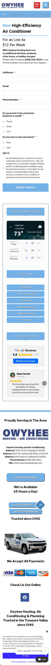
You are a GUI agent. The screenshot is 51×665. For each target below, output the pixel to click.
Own (8, 148)
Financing (27, 287)
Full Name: (9, 72)
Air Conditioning (26, 294)
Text (9, 131)
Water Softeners (27, 313)
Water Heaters (27, 307)
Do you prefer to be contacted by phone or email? (18, 114)
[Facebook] (25, 597)
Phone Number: (12, 100)
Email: (6, 86)
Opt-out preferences (19, 662)
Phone (9, 121)
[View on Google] (12, 375)
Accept (25, 656)
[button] (47, 631)
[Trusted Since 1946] (13, 5)
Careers (27, 320)
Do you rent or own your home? (19, 137)
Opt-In (6, 153)
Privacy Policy (33, 662)
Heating (27, 300)
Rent (9, 142)
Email (9, 126)
